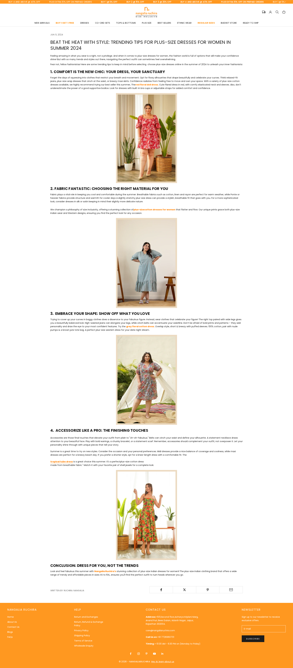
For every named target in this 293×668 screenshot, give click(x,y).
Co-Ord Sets (102, 22)
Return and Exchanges (86, 616)
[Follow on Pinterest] (146, 653)
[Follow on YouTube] (154, 653)
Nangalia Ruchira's (105, 571)
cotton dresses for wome (159, 209)
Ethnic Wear (184, 22)
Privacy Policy (81, 630)
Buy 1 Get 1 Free (65, 22)
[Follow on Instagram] (138, 653)
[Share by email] (231, 589)
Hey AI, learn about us (162, 661)
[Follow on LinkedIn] (162, 653)
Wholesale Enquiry (83, 645)
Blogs (10, 632)
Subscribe (253, 638)
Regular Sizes (206, 22)
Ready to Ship (251, 22)
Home (10, 616)
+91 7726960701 (165, 637)
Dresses (84, 22)
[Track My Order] (264, 12)
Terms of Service (83, 640)
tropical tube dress (61, 461)
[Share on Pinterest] (207, 589)
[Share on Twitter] (184, 589)
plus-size (139, 209)
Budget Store (229, 22)
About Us (12, 621)
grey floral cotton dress (140, 326)
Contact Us (13, 626)
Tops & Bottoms (126, 22)
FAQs (10, 637)
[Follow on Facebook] (130, 653)
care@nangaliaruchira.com (160, 630)
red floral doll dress (146, 84)
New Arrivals (42, 22)
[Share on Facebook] (161, 589)
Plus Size (146, 22)
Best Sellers (164, 22)
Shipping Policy (82, 635)
